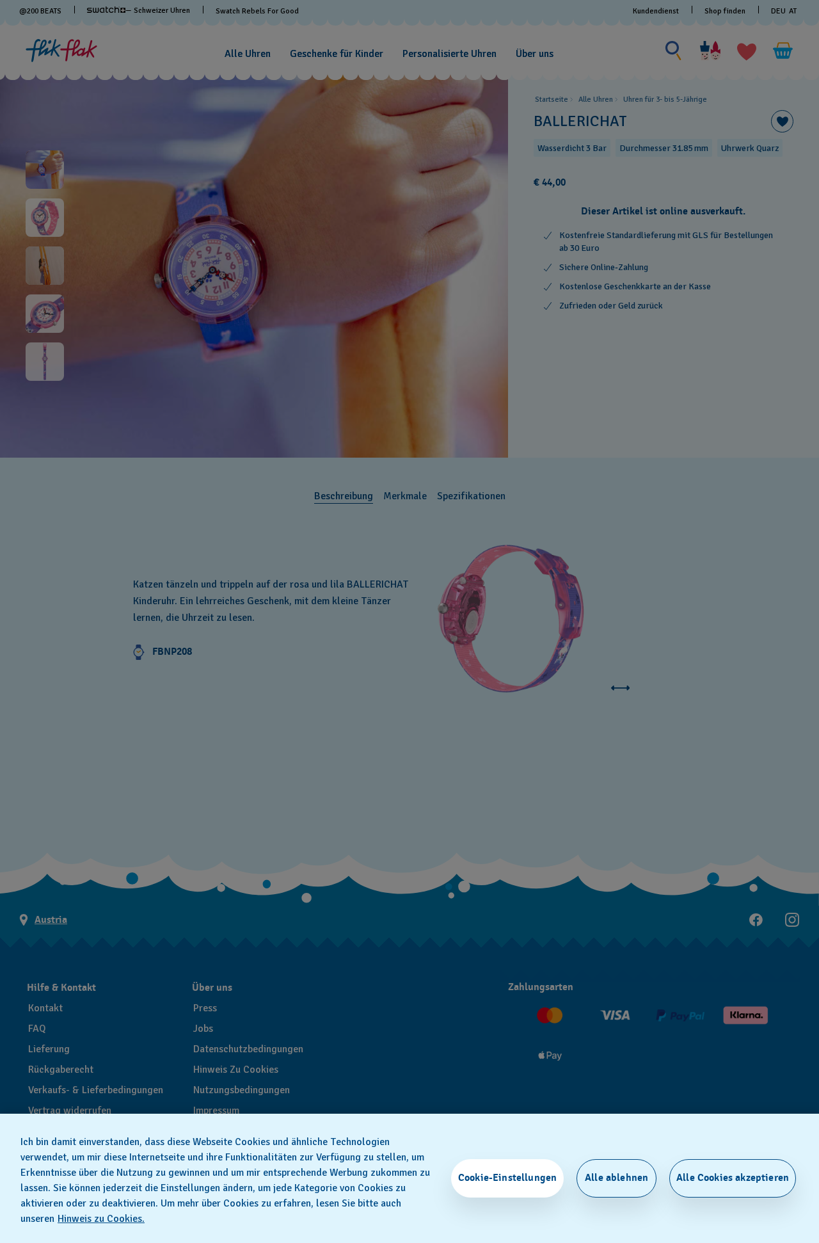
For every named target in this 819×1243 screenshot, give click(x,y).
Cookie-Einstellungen (507, 1177)
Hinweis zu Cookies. (101, 1218)
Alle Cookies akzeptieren (732, 1177)
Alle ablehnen (616, 1177)
